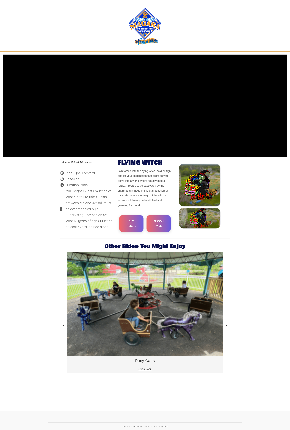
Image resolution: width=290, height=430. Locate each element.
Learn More (145, 369)
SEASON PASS (158, 223)
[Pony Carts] (145, 303)
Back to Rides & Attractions (76, 162)
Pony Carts (145, 361)
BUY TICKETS (131, 223)
